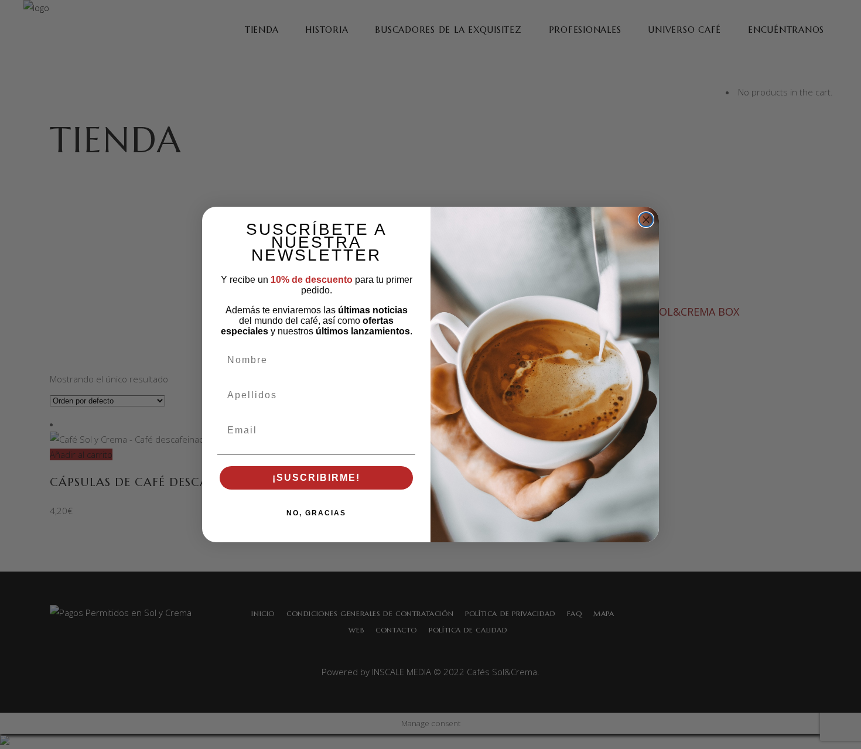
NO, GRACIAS (316, 513)
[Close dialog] (646, 220)
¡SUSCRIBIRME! (316, 478)
